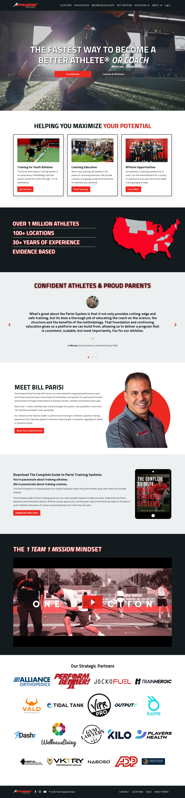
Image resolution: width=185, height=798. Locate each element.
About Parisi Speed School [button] (29, 430)
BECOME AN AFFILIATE (103, 5)
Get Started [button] (25, 189)
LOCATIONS (65, 5)
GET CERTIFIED (124, 5)
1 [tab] (88, 357)
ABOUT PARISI (162, 791)
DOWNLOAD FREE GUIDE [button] (26, 512)
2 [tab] (92, 357)
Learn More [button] (133, 189)
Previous (9, 325)
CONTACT (124, 791)
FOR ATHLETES (81, 5)
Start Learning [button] (81, 189)
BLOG (149, 791)
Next (175, 325)
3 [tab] (96, 357)
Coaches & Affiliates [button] (113, 74)
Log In (168, 5)
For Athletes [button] (72, 74)
